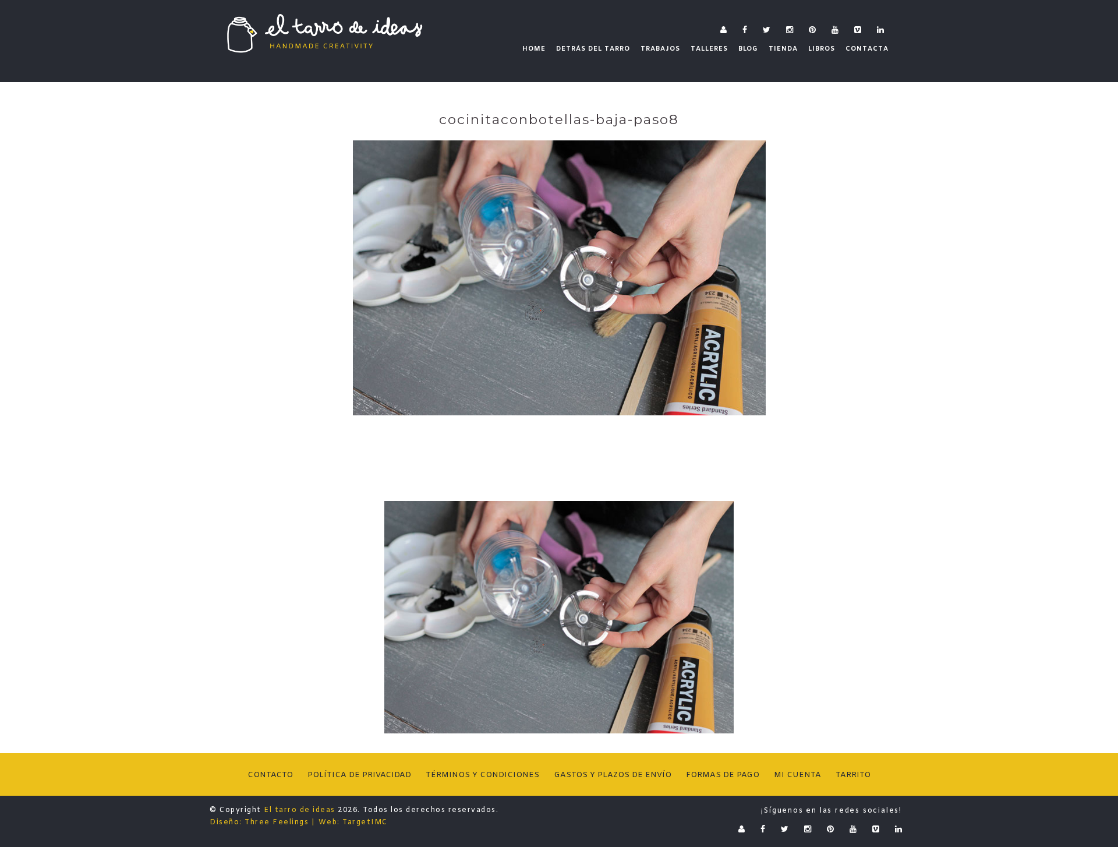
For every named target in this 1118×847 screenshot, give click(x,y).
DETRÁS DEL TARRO (593, 49)
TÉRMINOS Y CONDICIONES (482, 775)
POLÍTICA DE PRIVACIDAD (359, 775)
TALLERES (709, 49)
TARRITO (853, 775)
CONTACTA (867, 49)
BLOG (748, 49)
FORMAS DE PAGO (722, 775)
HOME (534, 49)
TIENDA (783, 49)
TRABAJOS (660, 49)
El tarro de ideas (299, 810)
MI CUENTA (797, 775)
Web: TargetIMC (353, 822)
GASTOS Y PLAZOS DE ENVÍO (612, 775)
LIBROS (821, 49)
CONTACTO (270, 775)
